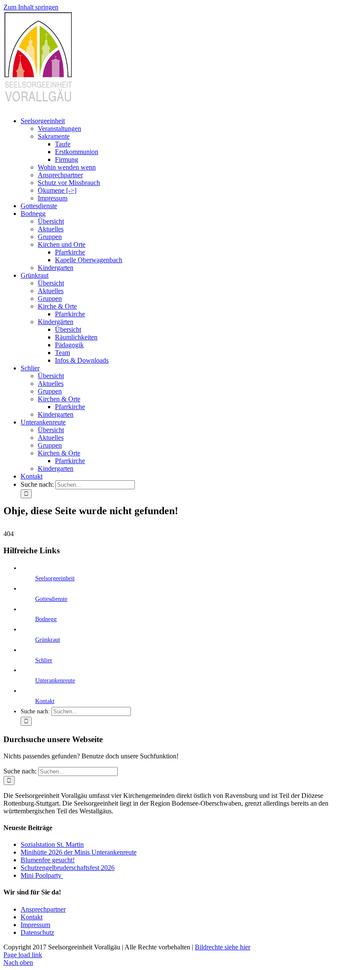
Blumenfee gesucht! (48, 860)
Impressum (35, 924)
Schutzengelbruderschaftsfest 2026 (68, 867)
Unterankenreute (55, 680)
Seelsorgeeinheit (55, 578)
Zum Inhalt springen (30, 7)
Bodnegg (46, 619)
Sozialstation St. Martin (52, 844)
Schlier (43, 660)
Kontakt (45, 701)
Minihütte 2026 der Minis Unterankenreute (79, 852)
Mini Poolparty (42, 875)
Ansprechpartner (43, 909)
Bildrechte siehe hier (222, 947)
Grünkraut (47, 640)
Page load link (22, 954)
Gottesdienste (51, 599)
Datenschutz (37, 932)
